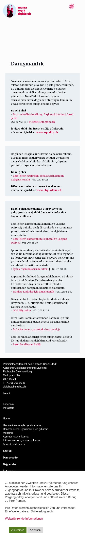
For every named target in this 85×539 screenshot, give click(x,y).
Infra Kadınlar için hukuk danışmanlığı (36, 329)
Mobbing (8, 432)
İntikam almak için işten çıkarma (21, 440)
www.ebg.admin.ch (48, 190)
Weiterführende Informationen (24, 518)
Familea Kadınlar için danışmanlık (33, 291)
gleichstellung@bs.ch (42, 122)
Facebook (8, 404)
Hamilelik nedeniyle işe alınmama (22, 425)
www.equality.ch (47, 132)
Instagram (8, 407)
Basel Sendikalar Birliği (27, 344)
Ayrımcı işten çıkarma (15, 436)
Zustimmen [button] (17, 529)
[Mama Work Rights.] (17, 11)
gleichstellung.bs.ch (14, 386)
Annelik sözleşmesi (14, 444)
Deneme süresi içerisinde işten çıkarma (25, 429)
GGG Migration (22, 310)
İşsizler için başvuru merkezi (30, 269)
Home (6, 418)
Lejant (6, 393)
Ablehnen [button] (35, 529)
